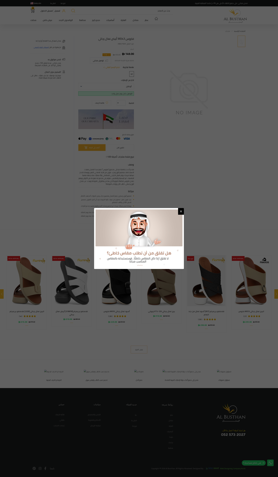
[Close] (181, 211)
